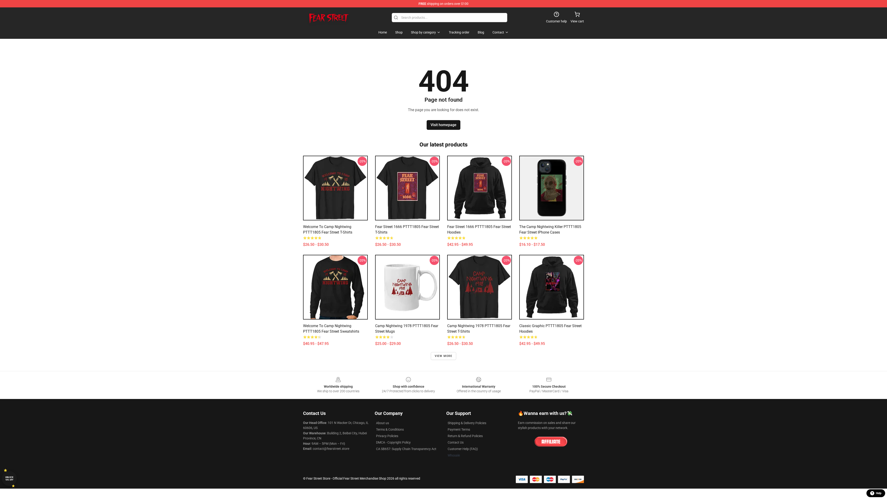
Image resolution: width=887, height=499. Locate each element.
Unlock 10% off (9, 478)
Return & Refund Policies (465, 436)
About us (382, 423)
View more (444, 356)
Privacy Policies (387, 436)
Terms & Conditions (390, 429)
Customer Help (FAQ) (463, 449)
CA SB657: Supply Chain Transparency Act (406, 449)
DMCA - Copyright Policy (393, 442)
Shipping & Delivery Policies (467, 423)
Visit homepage (443, 125)
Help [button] (878, 493)
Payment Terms (459, 429)
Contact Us (456, 442)
